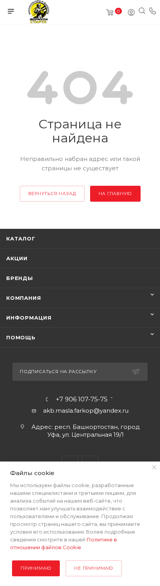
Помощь (21, 337)
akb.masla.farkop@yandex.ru (86, 410)
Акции (17, 258)
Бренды (19, 278)
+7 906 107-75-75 (82, 399)
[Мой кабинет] (131, 13)
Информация (29, 318)
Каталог (20, 238)
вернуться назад (52, 193)
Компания (23, 298)
